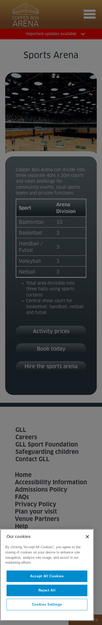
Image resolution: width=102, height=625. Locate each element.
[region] (47, 575)
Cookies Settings (47, 604)
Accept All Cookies (47, 576)
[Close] (87, 536)
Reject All (47, 590)
